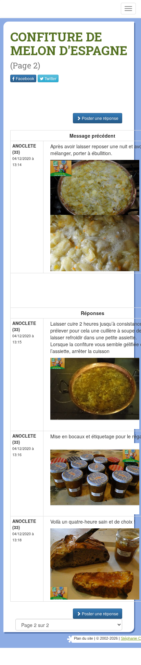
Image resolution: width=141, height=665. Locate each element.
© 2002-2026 (107, 638)
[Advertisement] (53, 97)
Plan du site (83, 638)
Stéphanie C (131, 638)
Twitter (50, 78)
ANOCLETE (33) (24, 149)
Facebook (25, 78)
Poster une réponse (99, 118)
